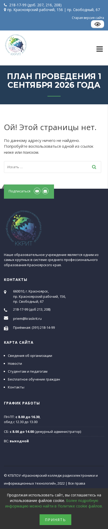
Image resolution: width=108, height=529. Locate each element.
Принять (55, 519)
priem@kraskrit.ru (27, 318)
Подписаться (19, 191)
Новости (15, 363)
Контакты (16, 387)
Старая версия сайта (88, 18)
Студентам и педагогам (27, 371)
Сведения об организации (30, 355)
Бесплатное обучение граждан (34, 379)
